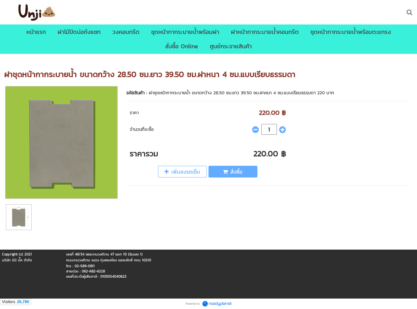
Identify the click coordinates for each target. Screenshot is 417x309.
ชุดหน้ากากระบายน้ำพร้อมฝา (112, 60)
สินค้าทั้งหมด (16, 60)
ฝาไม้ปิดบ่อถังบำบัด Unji (57, 60)
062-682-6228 (93, 271)
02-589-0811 (85, 266)
